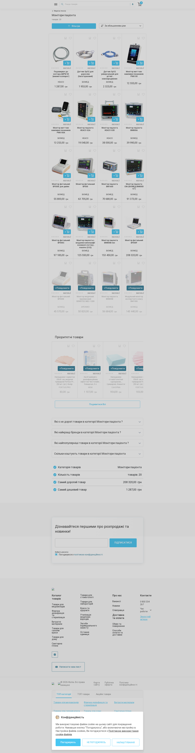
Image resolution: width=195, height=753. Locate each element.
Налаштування (126, 742)
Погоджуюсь (68, 742)
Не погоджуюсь (96, 742)
